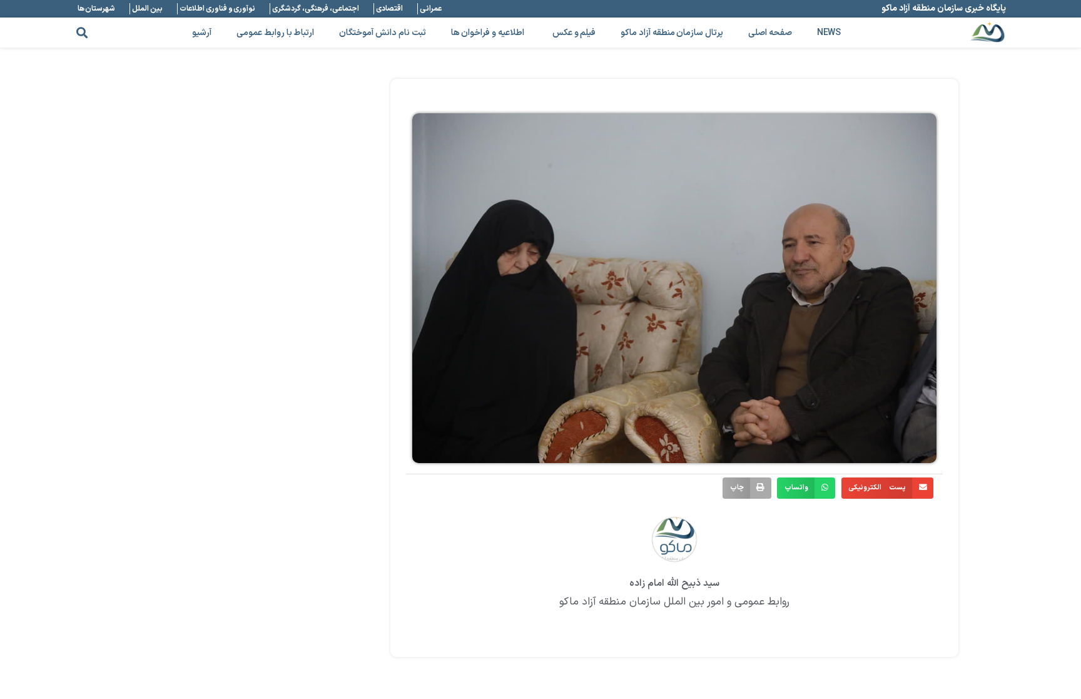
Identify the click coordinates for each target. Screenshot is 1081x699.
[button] (81, 33)
